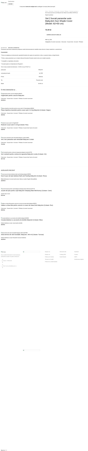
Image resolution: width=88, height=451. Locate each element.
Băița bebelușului (5, 179)
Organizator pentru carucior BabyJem (12, 95)
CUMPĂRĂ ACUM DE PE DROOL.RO (54, 34)
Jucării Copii (4, 193)
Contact (76, 254)
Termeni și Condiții (49, 259)
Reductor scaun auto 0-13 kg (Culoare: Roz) (14, 125)
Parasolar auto (39, 80)
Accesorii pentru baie (14, 179)
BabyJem (41, 69)
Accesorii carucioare (74, 11)
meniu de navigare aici (31, 6)
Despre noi (47, 254)
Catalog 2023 (63, 254)
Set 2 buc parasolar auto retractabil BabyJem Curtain (17, 139)
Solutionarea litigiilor (79, 259)
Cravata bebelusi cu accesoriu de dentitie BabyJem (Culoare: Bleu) (22, 220)
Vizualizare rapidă (2, 105)
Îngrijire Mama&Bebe (32, 179)
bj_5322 (41, 73)
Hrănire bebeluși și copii (6, 223)
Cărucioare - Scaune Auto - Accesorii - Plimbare (59, 11)
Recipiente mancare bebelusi (19, 237)
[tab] (4, 47)
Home (46, 11)
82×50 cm (40, 83)
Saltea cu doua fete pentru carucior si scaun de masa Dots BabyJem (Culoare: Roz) (27, 205)
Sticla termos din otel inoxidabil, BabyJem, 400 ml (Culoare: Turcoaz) (22, 234)
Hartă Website (63, 256)
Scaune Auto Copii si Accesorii (30, 127)
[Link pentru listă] (11, 259)
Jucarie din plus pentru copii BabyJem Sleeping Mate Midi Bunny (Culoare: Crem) (26, 190)
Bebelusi (41, 76)
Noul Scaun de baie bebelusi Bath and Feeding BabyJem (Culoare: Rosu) (24, 176)
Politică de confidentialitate (51, 261)
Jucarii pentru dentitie (17, 223)
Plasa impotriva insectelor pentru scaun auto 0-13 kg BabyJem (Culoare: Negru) (26, 110)
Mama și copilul (23, 179)
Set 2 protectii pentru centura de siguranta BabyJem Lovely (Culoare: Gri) (23, 154)
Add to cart (2, 102)
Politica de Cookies (49, 256)
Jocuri (8, 193)
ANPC (75, 256)
